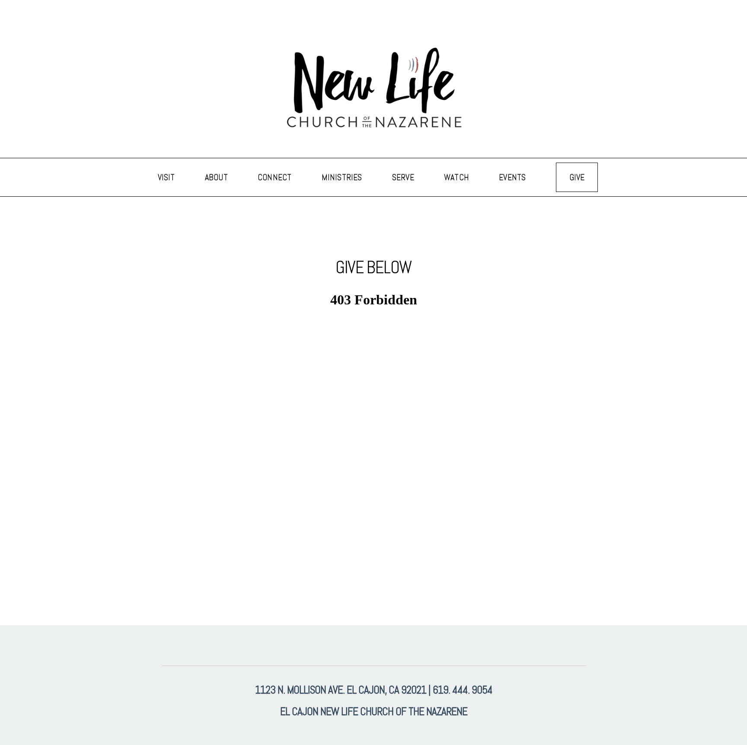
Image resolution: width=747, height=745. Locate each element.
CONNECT (276, 177)
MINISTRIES (343, 177)
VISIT (167, 177)
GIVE (577, 177)
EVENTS (513, 177)
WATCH (457, 177)
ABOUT (217, 177)
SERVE (404, 177)
